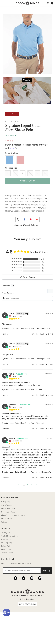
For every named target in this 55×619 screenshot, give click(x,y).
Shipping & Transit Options (26, 225)
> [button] (36, 484)
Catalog (4, 522)
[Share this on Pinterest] (30, 219)
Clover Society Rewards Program (13, 515)
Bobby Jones (30, 599)
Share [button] (7, 334)
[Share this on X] (17, 219)
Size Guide (9, 135)
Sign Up (46, 570)
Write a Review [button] (29, 277)
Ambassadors (6, 539)
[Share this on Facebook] (24, 219)
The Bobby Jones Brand (9, 536)
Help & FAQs (5, 502)
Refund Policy (6, 546)
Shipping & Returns (8, 512)
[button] (47, 334)
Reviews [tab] (6, 285)
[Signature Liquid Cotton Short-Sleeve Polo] (27, 44)
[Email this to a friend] (37, 219)
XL (30, 173)
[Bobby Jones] (27, 3)
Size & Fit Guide (6, 505)
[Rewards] (6, 612)
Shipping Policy (6, 542)
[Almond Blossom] (20, 160)
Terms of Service (7, 552)
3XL (45, 173)
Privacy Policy (6, 549)
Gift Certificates (6, 518)
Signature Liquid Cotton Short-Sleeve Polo (18, 328)
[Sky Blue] (9, 160)
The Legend (5, 532)
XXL (37, 173)
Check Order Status (8, 508)
